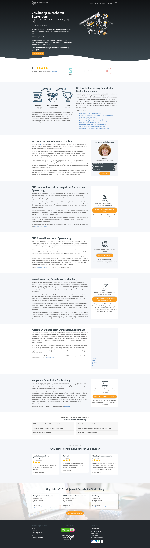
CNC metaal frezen (49, 358)
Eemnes (94, 362)
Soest (93, 364)
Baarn (93, 360)
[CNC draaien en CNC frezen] (104, 199)
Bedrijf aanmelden (37, 532)
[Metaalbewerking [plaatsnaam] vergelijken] (104, 288)
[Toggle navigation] (116, 3)
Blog (96, 3)
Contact (109, 3)
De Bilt (94, 358)
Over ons (102, 3)
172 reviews (54, 71)
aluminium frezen (42, 267)
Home (91, 3)
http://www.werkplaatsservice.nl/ (42, 507)
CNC (41, 144)
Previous (29, 465)
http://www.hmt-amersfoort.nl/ (70, 507)
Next (120, 465)
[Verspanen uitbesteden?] (104, 384)
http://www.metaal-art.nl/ (99, 507)
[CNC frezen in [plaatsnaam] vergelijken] (104, 245)
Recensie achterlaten (37, 537)
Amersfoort (95, 366)
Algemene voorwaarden (38, 536)
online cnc (67, 406)
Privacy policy (35, 534)
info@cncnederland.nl (97, 537)
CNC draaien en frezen (40, 226)
